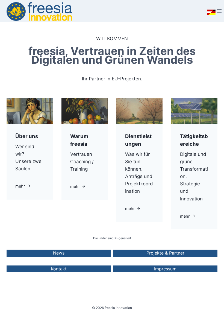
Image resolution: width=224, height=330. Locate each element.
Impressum (165, 268)
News (58, 253)
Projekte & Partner (165, 253)
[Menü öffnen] (211, 11)
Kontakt (59, 268)
